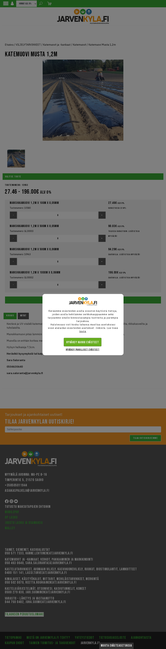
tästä (82, 331)
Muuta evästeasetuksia (116, 646)
